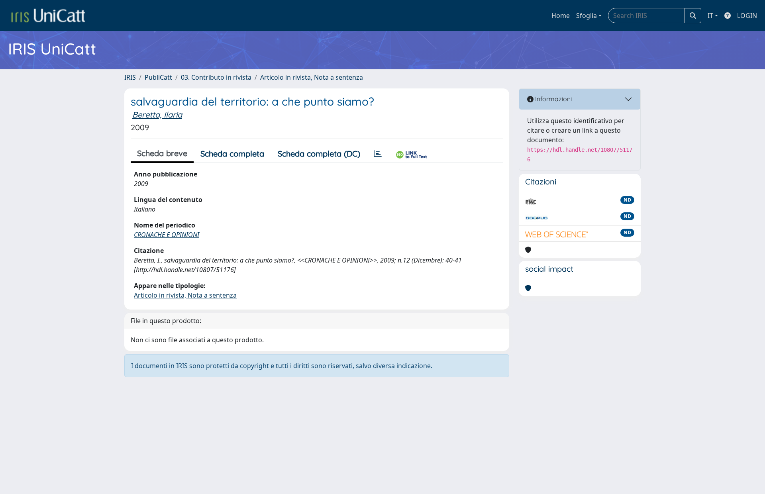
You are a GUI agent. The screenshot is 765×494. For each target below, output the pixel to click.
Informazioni (553, 99)
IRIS (130, 77)
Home (560, 15)
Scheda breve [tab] (162, 153)
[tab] (377, 153)
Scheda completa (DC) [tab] (319, 154)
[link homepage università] (48, 15)
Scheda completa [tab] (232, 154)
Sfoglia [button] (586, 15)
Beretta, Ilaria (157, 115)
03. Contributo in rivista (216, 77)
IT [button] (710, 15)
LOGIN (747, 15)
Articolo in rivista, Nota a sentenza (311, 77)
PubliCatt (158, 77)
